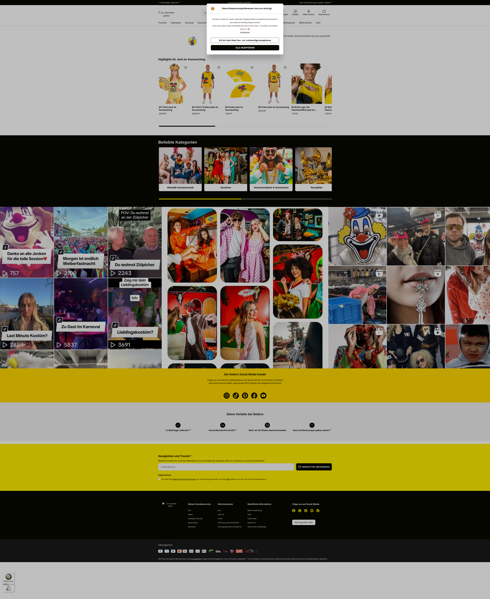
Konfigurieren (245, 32)
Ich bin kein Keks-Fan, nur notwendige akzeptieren (245, 40)
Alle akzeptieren (245, 47)
